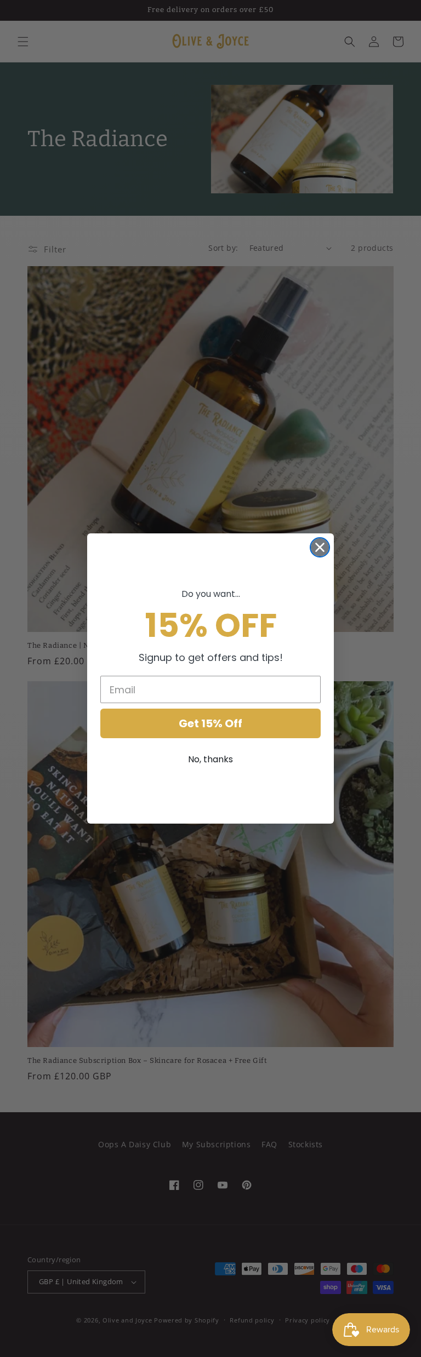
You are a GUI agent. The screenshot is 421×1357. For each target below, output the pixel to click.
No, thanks (210, 759)
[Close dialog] (319, 547)
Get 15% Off (210, 723)
